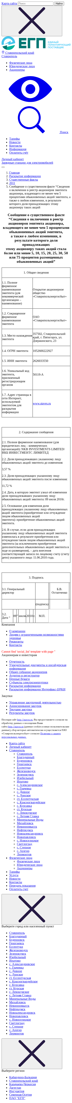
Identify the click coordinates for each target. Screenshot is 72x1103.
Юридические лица (22, 66)
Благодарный (25, 757)
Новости (15, 142)
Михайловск (25, 823)
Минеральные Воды (30, 819)
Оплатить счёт (18, 152)
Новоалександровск (30, 833)
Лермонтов (24, 854)
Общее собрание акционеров (28, 672)
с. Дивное (23, 792)
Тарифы (14, 138)
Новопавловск (26, 837)
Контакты (15, 145)
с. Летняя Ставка (28, 816)
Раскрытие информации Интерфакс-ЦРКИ (37, 689)
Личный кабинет (13, 159)
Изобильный (25, 778)
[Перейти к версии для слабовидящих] (30, 102)
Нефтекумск (25, 830)
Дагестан (15, 1087)
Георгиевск (24, 764)
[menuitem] (39, 63)
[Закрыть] (32, 909)
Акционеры (17, 69)
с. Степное (24, 847)
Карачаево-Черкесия (22, 1084)
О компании (17, 631)
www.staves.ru (42, 403)
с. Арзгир (23, 851)
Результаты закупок (22, 713)
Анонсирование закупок (25, 706)
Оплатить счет (18, 889)
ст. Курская (24, 809)
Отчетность (16, 661)
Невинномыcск (27, 826)
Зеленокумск (25, 774)
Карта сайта (9, 3)
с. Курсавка (24, 805)
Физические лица (20, 62)
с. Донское (24, 795)
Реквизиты (16, 641)
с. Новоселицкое (28, 840)
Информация (17, 149)
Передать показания (22, 885)
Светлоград (24, 844)
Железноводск (26, 771)
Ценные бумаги (19, 679)
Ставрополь (9, 56)
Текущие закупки (20, 709)
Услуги (13, 875)
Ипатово (22, 781)
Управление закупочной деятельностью (35, 702)
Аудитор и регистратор (24, 675)
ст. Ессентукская (28, 798)
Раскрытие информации (25, 686)
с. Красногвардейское (31, 802)
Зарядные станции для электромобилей (27, 162)
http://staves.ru (25, 719)
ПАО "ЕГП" (17, 1098)
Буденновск (24, 760)
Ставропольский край (19, 52)
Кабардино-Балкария (23, 1077)
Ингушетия (16, 1091)
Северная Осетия (20, 1094)
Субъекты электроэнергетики (28, 682)
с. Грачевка (24, 788)
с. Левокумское (27, 812)
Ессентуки (24, 767)
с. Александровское (30, 785)
